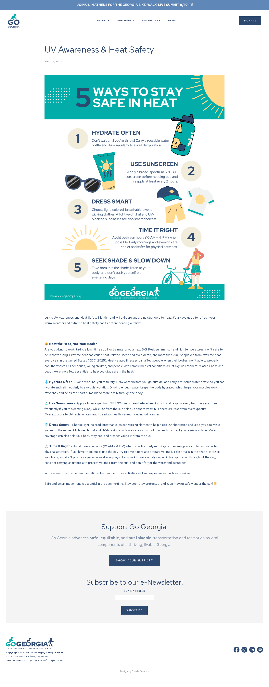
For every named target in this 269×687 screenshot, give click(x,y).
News (172, 20)
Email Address (134, 591)
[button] (103, 21)
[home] (18, 21)
